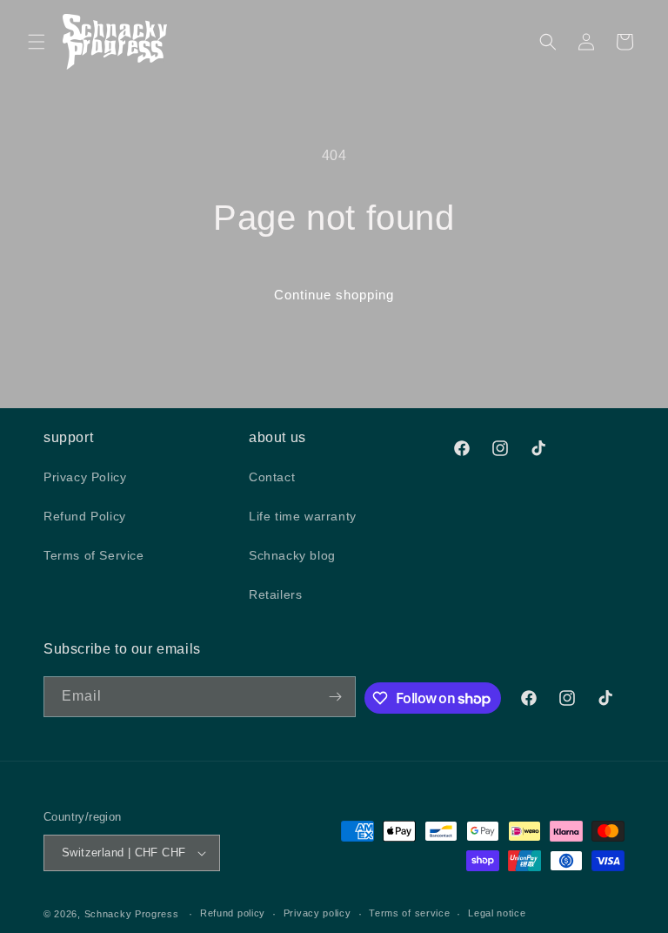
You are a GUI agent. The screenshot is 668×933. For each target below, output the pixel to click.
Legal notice (496, 913)
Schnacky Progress (133, 914)
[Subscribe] (336, 696)
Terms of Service (93, 555)
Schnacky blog (292, 555)
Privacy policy (317, 913)
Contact (272, 477)
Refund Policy (84, 516)
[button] (36, 42)
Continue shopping (334, 294)
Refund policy (232, 913)
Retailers (275, 594)
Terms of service (409, 913)
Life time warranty (303, 516)
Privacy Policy (84, 477)
